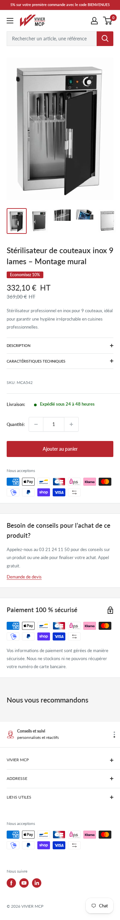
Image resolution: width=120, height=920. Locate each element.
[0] (108, 21)
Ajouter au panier (60, 449)
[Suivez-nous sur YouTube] (24, 883)
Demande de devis (24, 576)
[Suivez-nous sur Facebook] (11, 883)
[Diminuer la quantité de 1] (36, 424)
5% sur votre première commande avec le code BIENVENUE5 (60, 4)
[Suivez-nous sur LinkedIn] (36, 883)
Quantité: (16, 424)
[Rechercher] (105, 38)
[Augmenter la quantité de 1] (71, 424)
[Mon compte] (94, 20)
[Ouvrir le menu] (10, 20)
